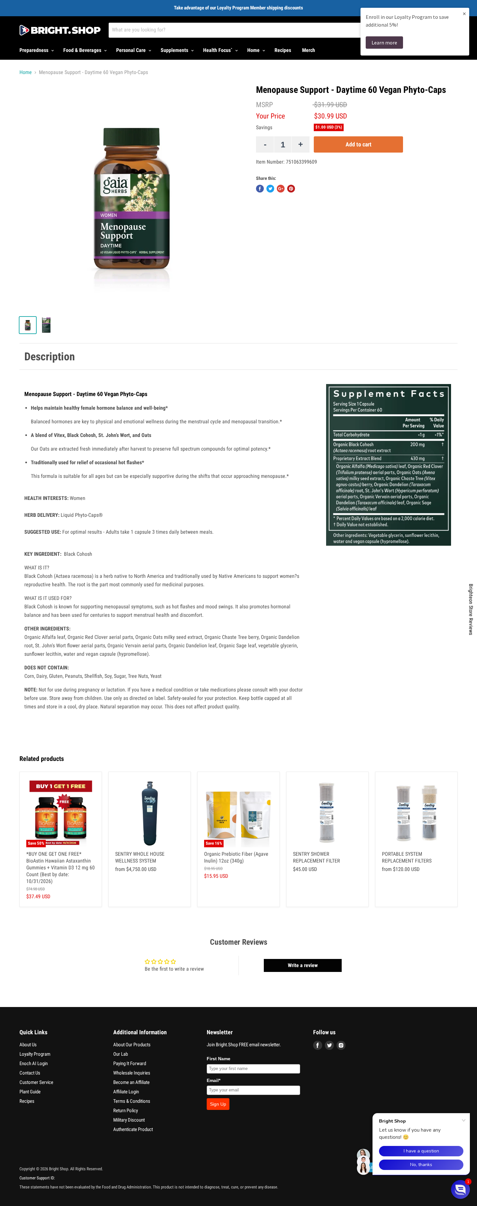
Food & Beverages (83, 50)
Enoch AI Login (33, 1063)
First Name (218, 1058)
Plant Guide (30, 1092)
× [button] (464, 13)
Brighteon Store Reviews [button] (471, 609)
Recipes (283, 50)
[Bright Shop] (60, 30)
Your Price (270, 116)
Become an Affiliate (131, 1082)
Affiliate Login (126, 1092)
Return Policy (125, 1110)
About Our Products (132, 1045)
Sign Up (218, 1104)
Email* (213, 1080)
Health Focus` (218, 50)
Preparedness (34, 50)
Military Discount (129, 1120)
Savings (264, 128)
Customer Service (36, 1082)
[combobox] (254, 30)
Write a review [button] (303, 965)
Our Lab (120, 1054)
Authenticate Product (133, 1129)
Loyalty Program (34, 1054)
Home (254, 50)
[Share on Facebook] (260, 189)
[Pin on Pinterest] (291, 189)
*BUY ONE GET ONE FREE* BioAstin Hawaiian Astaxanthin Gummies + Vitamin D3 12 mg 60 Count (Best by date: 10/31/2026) (60, 867)
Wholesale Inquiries (131, 1073)
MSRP (264, 105)
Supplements (175, 50)
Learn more (384, 42)
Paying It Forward (129, 1063)
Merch (308, 50)
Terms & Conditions (131, 1101)
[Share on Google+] (281, 189)
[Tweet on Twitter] (270, 189)
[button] (460, 1189)
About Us (28, 1045)
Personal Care (131, 50)
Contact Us (29, 1073)
